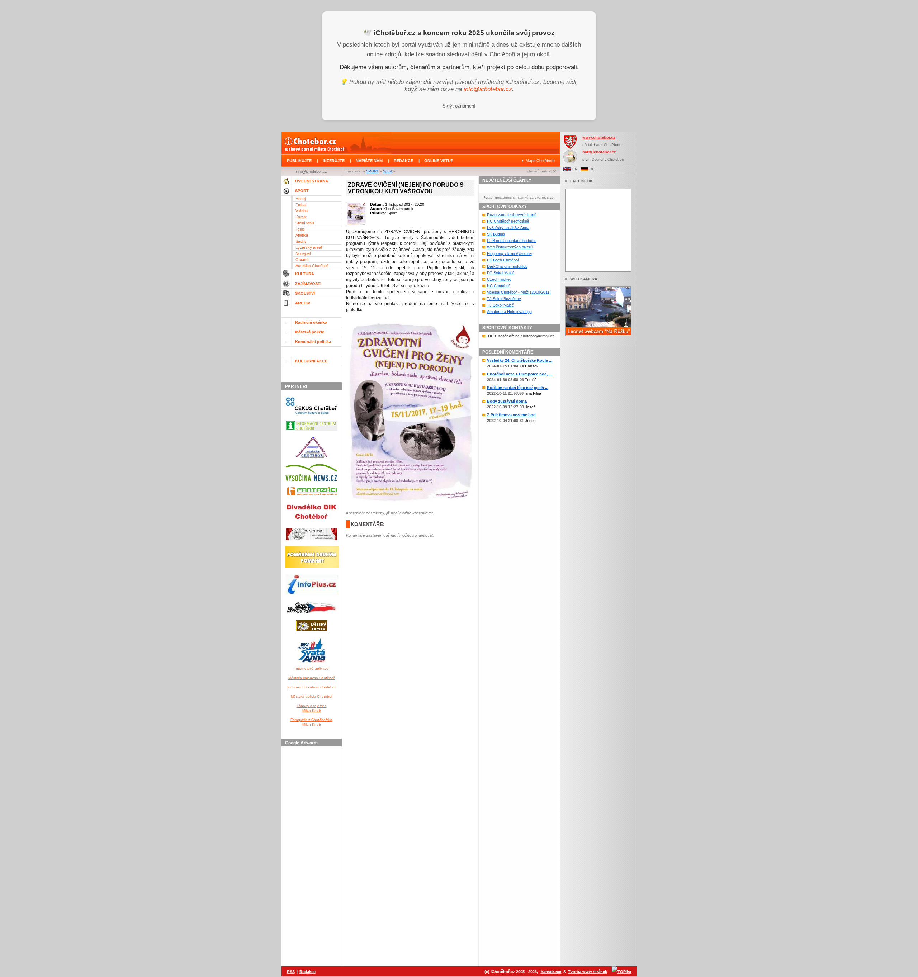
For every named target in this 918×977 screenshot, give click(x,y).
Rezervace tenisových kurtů (511, 215)
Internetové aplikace (311, 668)
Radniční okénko (311, 322)
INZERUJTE (334, 160)
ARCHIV (302, 303)
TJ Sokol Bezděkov (504, 299)
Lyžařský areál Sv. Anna (508, 228)
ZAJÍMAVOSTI (308, 283)
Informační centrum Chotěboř (311, 687)
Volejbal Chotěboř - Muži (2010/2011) (519, 292)
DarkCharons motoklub (507, 266)
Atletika (301, 235)
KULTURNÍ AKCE (311, 361)
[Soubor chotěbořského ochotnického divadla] (311, 542)
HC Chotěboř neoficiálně (508, 221)
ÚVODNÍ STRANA (311, 181)
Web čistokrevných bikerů (510, 247)
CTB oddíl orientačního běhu (511, 240)
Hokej (300, 198)
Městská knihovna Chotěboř (311, 678)
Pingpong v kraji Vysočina (509, 253)
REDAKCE (403, 160)
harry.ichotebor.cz (599, 152)
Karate (301, 217)
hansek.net (551, 971)
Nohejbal (303, 253)
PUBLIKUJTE (299, 160)
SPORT (372, 171)
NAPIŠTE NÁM (369, 160)
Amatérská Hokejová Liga (509, 311)
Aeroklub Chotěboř (311, 266)
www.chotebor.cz (598, 137)
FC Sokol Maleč (501, 273)
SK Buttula (496, 234)
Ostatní (301, 259)
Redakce (307, 971)
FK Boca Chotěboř (503, 260)
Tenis (300, 229)
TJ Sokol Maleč (500, 305)
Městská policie (309, 332)
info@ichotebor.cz (488, 89)
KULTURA (304, 274)
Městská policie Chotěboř (311, 696)
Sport (387, 171)
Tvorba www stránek (587, 971)
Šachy (301, 241)
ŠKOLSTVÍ (305, 293)
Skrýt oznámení (459, 106)
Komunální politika (313, 342)
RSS (291, 971)
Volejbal (301, 211)
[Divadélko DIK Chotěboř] (311, 524)
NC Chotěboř (498, 286)
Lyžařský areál (308, 247)
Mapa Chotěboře (540, 160)
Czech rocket (499, 279)
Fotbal (300, 205)
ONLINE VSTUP (438, 160)
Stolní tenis (304, 223)
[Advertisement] (312, 856)
